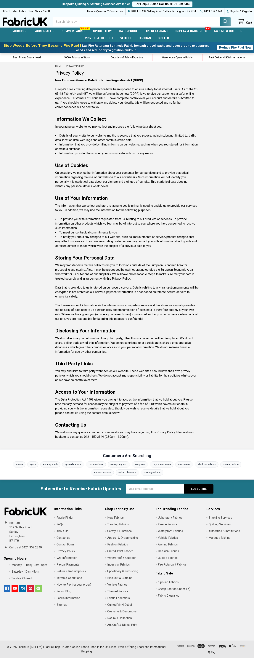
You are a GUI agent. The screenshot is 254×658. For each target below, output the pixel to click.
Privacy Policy (66, 551)
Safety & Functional (119, 531)
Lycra (33, 464)
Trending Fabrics (118, 524)
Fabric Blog (64, 591)
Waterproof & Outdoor (121, 558)
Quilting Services (220, 524)
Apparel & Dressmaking (122, 537)
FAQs (60, 524)
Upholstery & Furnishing (122, 571)
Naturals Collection (119, 618)
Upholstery (102, 31)
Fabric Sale (43, 31)
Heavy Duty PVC (118, 464)
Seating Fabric (231, 464)
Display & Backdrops (191, 31)
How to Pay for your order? (74, 584)
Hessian (145, 38)
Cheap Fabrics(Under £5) (174, 589)
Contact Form (65, 544)
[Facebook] (7, 588)
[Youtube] (15, 588)
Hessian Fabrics (168, 551)
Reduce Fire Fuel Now (235, 47)
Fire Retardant (156, 31)
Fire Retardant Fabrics (172, 564)
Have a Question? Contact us (105, 11)
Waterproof (128, 31)
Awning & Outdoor (228, 31)
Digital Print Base (162, 464)
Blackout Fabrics (207, 464)
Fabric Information (68, 598)
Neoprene (140, 464)
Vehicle (126, 38)
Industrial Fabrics (118, 564)
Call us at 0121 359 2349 (25, 547)
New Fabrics (115, 517)
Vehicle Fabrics (117, 584)
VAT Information (67, 558)
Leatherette (184, 464)
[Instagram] (22, 588)
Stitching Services (220, 517)
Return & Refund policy (71, 571)
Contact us (63, 537)
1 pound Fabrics (168, 582)
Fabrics (18, 31)
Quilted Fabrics (73, 464)
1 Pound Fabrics (102, 472)
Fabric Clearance (127, 472)
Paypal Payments (68, 564)
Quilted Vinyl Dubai (119, 604)
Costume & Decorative (121, 611)
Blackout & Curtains (119, 578)
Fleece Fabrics (167, 524)
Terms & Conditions (69, 578)
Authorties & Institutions (224, 531)
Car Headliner (96, 464)
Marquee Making (219, 537)
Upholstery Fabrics (170, 517)
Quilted (163, 38)
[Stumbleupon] (38, 588)
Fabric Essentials (118, 598)
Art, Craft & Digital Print (122, 625)
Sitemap (62, 604)
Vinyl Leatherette (99, 38)
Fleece (19, 464)
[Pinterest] (30, 588)
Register (247, 11)
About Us (62, 531)
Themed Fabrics (117, 591)
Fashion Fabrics (117, 544)
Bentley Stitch (50, 464)
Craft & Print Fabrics (120, 551)
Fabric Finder (65, 517)
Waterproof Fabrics (170, 531)
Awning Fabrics (152, 472)
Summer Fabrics (74, 31)
